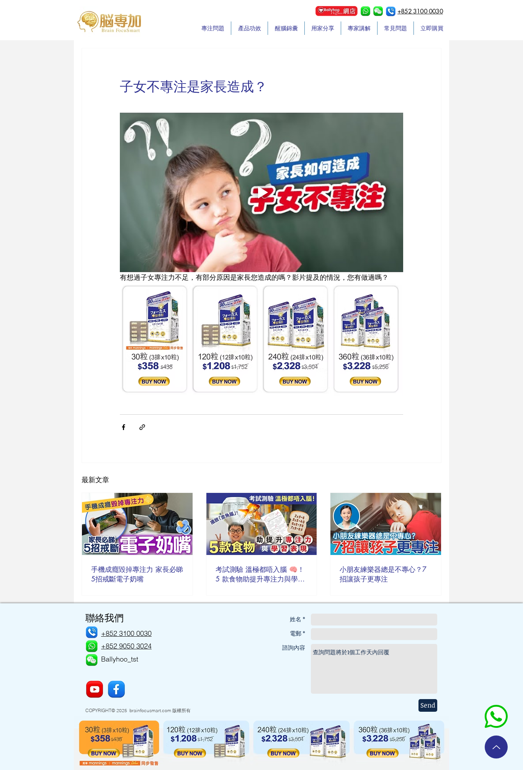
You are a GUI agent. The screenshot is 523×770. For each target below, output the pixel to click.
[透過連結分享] (142, 427)
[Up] (496, 747)
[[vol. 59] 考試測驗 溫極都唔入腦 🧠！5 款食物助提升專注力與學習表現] (261, 524)
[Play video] (261, 192)
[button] (378, 11)
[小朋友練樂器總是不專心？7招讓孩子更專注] (385, 524)
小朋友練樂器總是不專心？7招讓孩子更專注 (383, 574)
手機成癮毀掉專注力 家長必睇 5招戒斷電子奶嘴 (137, 574)
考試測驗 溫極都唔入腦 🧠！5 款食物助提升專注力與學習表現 (260, 574)
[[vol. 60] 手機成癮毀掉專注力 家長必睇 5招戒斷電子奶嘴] (137, 524)
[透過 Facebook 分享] (123, 427)
